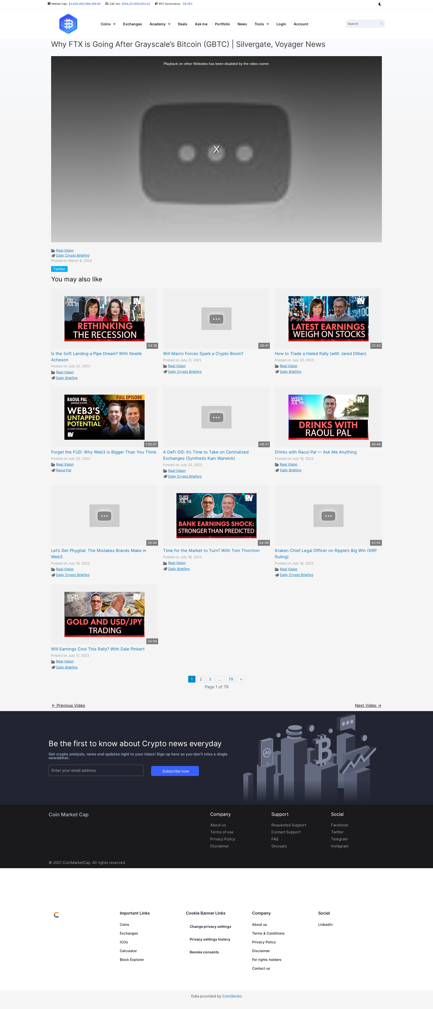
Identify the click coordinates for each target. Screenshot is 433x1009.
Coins (106, 24)
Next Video (368, 705)
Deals (182, 24)
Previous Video (68, 705)
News (242, 24)
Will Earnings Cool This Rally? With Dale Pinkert (98, 648)
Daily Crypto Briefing (72, 255)
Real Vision (65, 250)
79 (231, 679)
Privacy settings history (210, 939)
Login (281, 24)
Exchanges (132, 24)
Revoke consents (204, 952)
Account (301, 24)
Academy (158, 24)
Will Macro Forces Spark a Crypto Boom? (203, 353)
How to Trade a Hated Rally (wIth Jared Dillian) (320, 353)
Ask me (201, 24)
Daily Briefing (66, 378)
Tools (259, 24)
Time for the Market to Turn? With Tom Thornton (211, 550)
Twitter (59, 269)
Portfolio (222, 24)
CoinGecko (232, 996)
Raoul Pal (63, 470)
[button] (108, 24)
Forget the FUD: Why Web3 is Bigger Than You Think (103, 452)
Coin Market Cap (68, 815)
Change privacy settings (210, 926)
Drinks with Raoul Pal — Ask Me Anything (316, 452)
